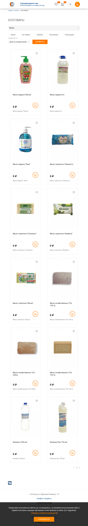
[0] (56, 4)
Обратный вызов (77, 4)
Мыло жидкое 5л (57, 95)
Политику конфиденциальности (44, 513)
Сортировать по (12, 38)
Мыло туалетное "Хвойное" (61, 234)
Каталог (16, 10)
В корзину (35, 105)
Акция (13, 35)
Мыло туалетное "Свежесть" (62, 164)
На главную (26, 35)
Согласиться (43, 519)
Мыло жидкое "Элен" (21, 164)
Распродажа (69, 35)
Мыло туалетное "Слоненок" (24, 234)
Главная (10, 10)
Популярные (53, 35)
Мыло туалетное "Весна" (23, 303)
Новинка (40, 35)
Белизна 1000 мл (20, 442)
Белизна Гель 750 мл (58, 442)
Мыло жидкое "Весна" (22, 95)
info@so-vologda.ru (44, 499)
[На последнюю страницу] (79, 468)
